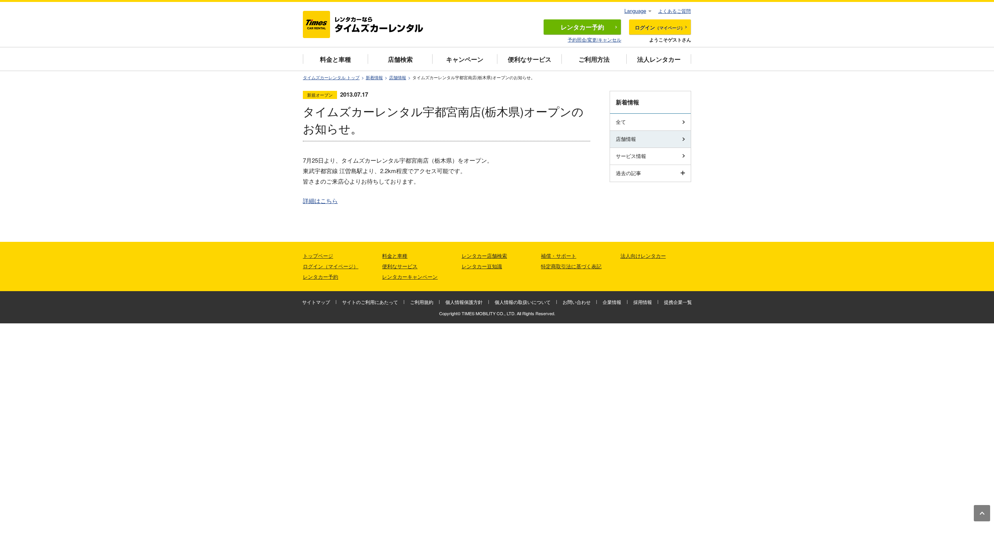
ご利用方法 (594, 59)
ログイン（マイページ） (330, 266)
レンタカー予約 (320, 276)
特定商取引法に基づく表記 (571, 266)
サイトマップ (316, 302)
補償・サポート (558, 255)
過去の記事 (628, 173)
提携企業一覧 (678, 302)
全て (621, 121)
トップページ (318, 255)
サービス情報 (631, 156)
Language (635, 10)
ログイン (660, 27)
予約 (582, 27)
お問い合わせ (577, 302)
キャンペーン (464, 59)
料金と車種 (335, 59)
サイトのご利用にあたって (370, 302)
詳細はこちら (320, 200)
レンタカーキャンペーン (410, 276)
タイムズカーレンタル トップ (331, 77)
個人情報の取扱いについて (523, 302)
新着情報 (374, 77)
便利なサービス (529, 59)
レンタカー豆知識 (482, 266)
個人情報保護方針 (464, 302)
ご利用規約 (421, 302)
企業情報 (612, 302)
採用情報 (642, 302)
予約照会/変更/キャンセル (594, 39)
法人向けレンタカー (643, 255)
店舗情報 (397, 77)
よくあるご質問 (674, 10)
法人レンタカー (659, 59)
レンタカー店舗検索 (484, 255)
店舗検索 (400, 59)
